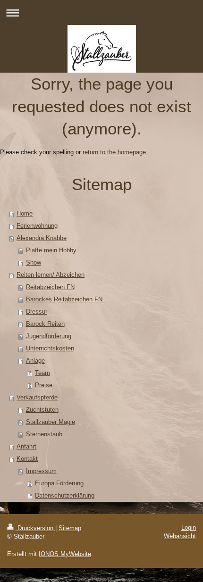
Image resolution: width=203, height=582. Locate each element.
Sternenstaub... (47, 434)
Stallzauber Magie (50, 421)
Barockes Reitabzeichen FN (64, 299)
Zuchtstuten (42, 409)
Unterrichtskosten (50, 348)
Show (33, 262)
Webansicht (180, 536)
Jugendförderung (48, 336)
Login (188, 527)
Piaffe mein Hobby (51, 250)
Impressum (41, 470)
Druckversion (35, 528)
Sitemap (70, 528)
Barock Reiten (45, 323)
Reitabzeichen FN (50, 287)
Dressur (36, 311)
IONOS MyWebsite (65, 553)
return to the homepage (114, 152)
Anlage (35, 360)
